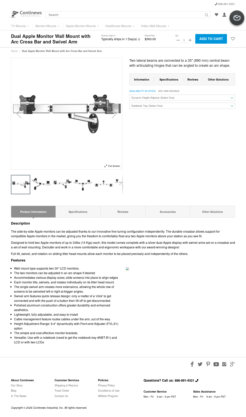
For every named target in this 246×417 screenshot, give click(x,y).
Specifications (78, 212)
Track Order (62, 390)
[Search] (206, 15)
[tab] (33, 212)
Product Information (33, 212)
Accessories (168, 212)
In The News (18, 396)
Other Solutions (212, 212)
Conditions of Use (109, 390)
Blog (13, 390)
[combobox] (128, 14)
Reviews (122, 212)
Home (14, 51)
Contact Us (61, 396)
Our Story (17, 385)
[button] (233, 39)
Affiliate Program (108, 396)
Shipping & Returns (66, 385)
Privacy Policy (106, 385)
